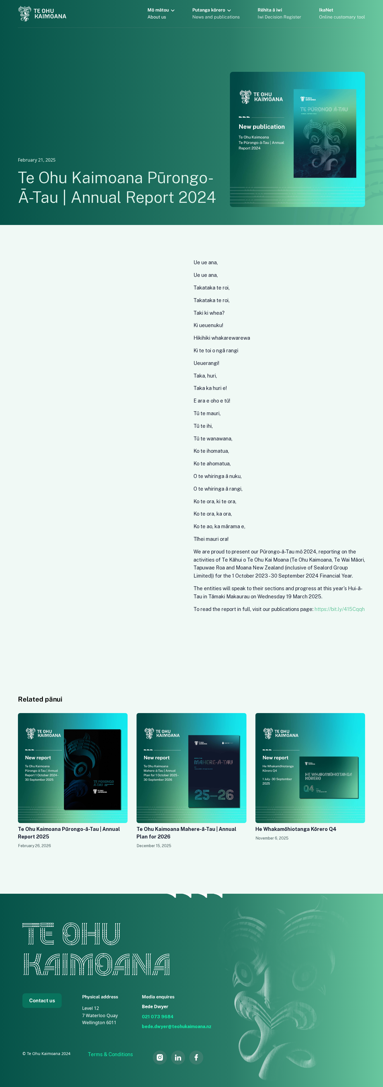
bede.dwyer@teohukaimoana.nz (176, 1026)
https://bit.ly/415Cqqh (340, 609)
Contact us (42, 1000)
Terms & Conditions (110, 1054)
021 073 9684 (158, 1016)
